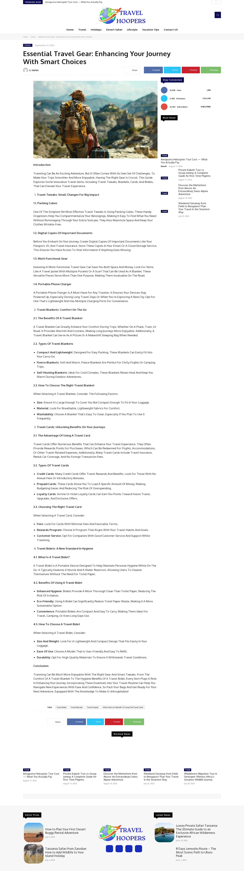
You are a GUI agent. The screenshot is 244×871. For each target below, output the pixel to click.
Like (209, 90)
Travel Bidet (61, 707)
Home (25, 37)
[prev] (213, 2)
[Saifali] (26, 70)
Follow (207, 98)
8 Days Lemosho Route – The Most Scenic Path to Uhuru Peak (196, 852)
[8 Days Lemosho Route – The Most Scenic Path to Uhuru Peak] (164, 854)
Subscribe (206, 107)
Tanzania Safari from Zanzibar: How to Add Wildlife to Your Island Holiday (66, 852)
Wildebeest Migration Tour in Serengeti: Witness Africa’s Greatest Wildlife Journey (200, 776)
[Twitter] (204, 15)
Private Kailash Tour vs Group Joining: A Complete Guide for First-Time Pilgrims (194, 172)
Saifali (35, 70)
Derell (164, 166)
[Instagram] (199, 15)
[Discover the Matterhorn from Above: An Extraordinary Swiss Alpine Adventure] (168, 190)
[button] (218, 15)
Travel (33, 37)
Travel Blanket (76, 707)
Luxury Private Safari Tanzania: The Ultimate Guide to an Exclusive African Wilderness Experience (197, 831)
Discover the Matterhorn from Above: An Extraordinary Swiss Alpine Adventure (193, 190)
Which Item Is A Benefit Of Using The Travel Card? (123, 707)
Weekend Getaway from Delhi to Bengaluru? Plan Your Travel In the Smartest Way (194, 208)
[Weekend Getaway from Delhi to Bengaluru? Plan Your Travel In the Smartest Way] (168, 208)
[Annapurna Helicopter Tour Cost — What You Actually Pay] (186, 139)
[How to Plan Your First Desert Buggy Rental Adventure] (33, 832)
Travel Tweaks (92, 707)
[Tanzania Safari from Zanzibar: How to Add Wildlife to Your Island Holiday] (33, 854)
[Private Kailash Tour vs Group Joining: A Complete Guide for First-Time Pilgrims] (168, 174)
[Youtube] (209, 15)
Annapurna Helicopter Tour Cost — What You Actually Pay (73, 2)
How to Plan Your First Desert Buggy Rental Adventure (65, 831)
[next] (219, 2)
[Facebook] (195, 15)
